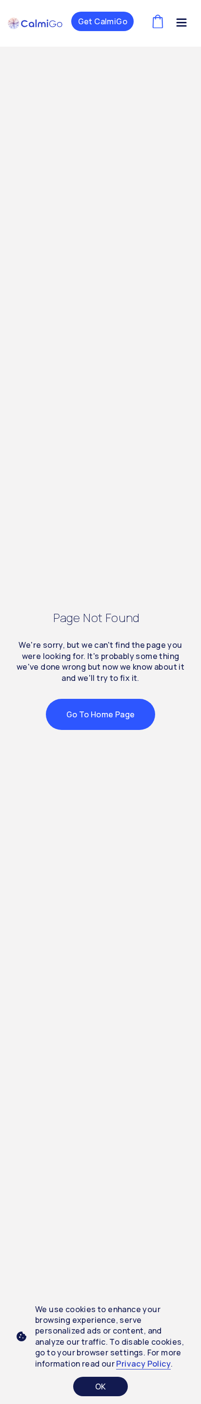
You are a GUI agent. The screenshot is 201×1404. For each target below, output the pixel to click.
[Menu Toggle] (181, 24)
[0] (158, 22)
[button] (35, 23)
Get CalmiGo (102, 21)
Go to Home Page (100, 714)
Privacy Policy (143, 1363)
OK (100, 1386)
